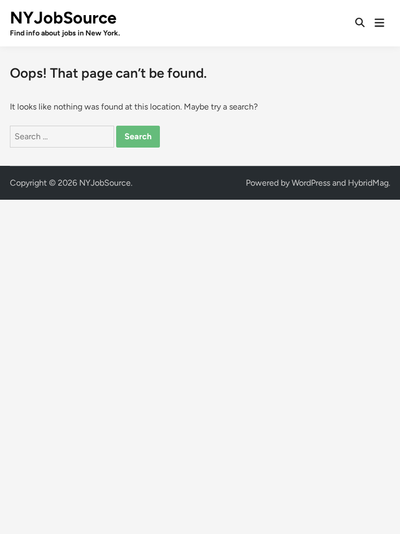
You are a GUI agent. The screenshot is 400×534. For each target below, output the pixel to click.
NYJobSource (63, 18)
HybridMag (368, 183)
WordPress (311, 183)
